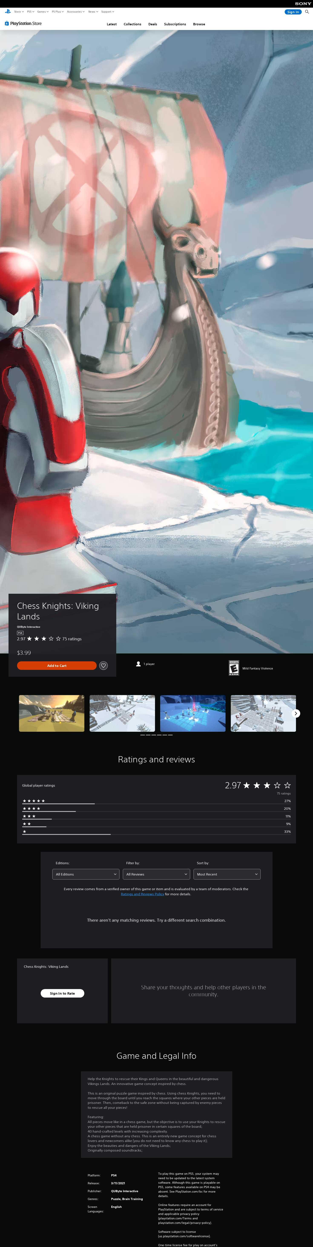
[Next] (296, 713)
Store (17, 11)
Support (106, 11)
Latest (112, 24)
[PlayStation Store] (24, 23)
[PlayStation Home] (7, 12)
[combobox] (86, 874)
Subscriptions (175, 24)
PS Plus (56, 11)
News (91, 11)
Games (41, 11)
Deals (152, 24)
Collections (132, 24)
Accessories (74, 11)
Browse (199, 24)
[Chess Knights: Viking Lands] (52, 713)
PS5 (29, 11)
